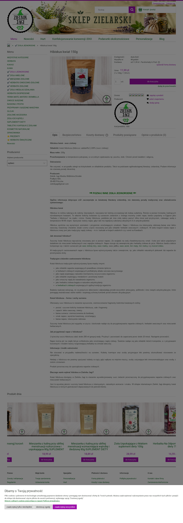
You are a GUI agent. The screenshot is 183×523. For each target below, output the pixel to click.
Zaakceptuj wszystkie (65, 507)
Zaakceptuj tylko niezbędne (19, 507)
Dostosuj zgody (43, 507)
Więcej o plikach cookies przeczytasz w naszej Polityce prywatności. (32, 501)
